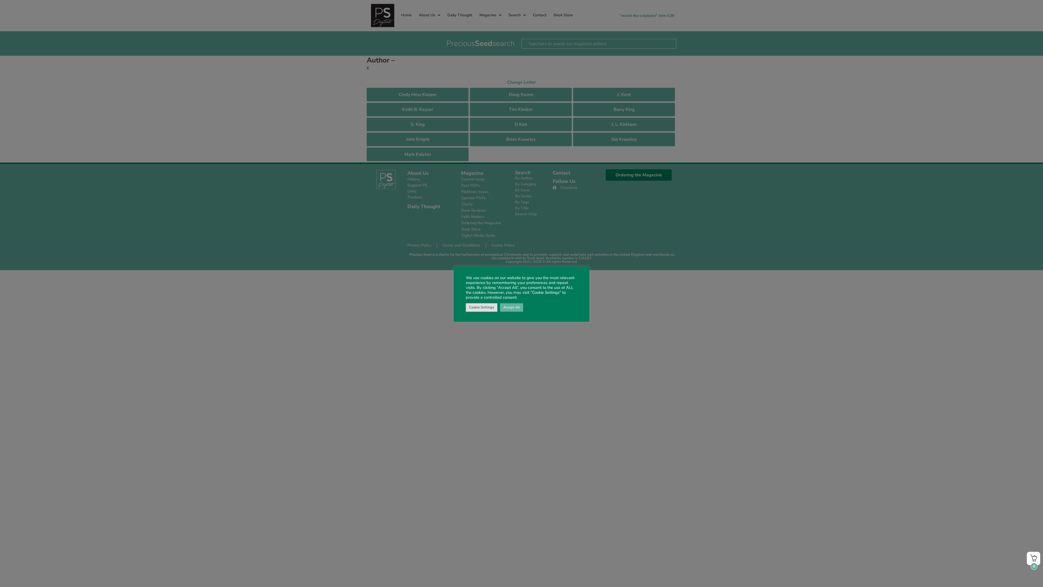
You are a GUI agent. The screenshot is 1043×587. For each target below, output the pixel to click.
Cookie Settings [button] (481, 307)
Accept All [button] (511, 307)
